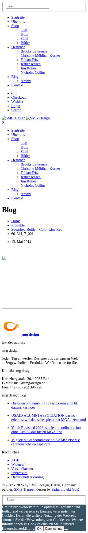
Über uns (18, 22)
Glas (24, 30)
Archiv (26, 81)
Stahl (24, 38)
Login (15, 106)
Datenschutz (53, 528)
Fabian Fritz (29, 60)
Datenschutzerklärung (27, 477)
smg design (30, 334)
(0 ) (13, 93)
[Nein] (66, 529)
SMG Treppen (24, 489)
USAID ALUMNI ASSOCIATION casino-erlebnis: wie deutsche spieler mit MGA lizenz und (48, 417)
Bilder (25, 43)
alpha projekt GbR (65, 489)
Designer (18, 47)
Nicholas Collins (33, 72)
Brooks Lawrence (34, 51)
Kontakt (17, 85)
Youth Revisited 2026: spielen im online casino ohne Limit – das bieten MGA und (46, 430)
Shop (15, 26)
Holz (24, 34)
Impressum (19, 473)
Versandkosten (22, 469)
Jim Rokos (28, 68)
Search (16, 110)
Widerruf (17, 464)
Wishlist (17, 102)
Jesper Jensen (31, 64)
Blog (15, 77)
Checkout (18, 97)
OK (39, 528)
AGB (15, 460)
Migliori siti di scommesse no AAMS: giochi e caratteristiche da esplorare (45, 442)
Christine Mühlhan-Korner (40, 55)
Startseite (18, 17)
